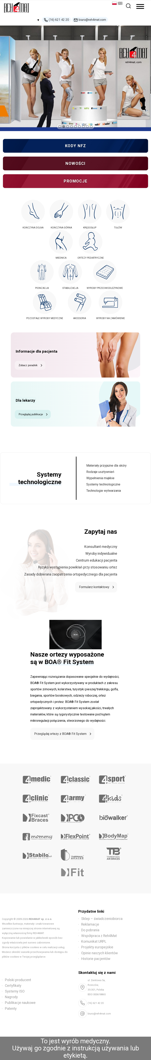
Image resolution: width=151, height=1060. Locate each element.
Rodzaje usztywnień (100, 472)
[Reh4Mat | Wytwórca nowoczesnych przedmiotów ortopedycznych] (16, 14)
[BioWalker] (113, 816)
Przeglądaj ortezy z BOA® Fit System (60, 734)
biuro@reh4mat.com (92, 20)
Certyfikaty (13, 986)
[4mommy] (37, 835)
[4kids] (113, 797)
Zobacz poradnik (28, 365)
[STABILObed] (37, 854)
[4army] (75, 797)
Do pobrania (90, 930)
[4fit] (75, 873)
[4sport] (113, 778)
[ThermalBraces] (75, 854)
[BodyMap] (113, 835)
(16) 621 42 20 (59, 20)
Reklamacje (90, 924)
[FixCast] (37, 816)
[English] (120, 4)
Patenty (11, 1009)
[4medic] (37, 778)
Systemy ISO (15, 991)
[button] (59, 126)
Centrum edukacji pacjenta (96, 560)
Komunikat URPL (93, 941)
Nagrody (11, 997)
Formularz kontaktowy (94, 587)
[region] (75, 78)
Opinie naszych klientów (99, 953)
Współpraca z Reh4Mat (99, 936)
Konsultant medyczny (100, 547)
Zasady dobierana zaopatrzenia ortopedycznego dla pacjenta (70, 574)
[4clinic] (37, 797)
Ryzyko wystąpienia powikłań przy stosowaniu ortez (77, 567)
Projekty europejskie (97, 947)
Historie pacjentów (95, 959)
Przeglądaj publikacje (31, 414)
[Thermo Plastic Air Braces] (113, 854)
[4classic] (75, 778)
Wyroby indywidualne (101, 554)
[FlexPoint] (75, 835)
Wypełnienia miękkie (100, 478)
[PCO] (75, 816)
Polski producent (18, 980)
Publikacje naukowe (20, 1003)
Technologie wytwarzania (103, 491)
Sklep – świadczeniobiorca (101, 919)
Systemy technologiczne (103, 484)
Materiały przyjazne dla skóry (106, 465)
